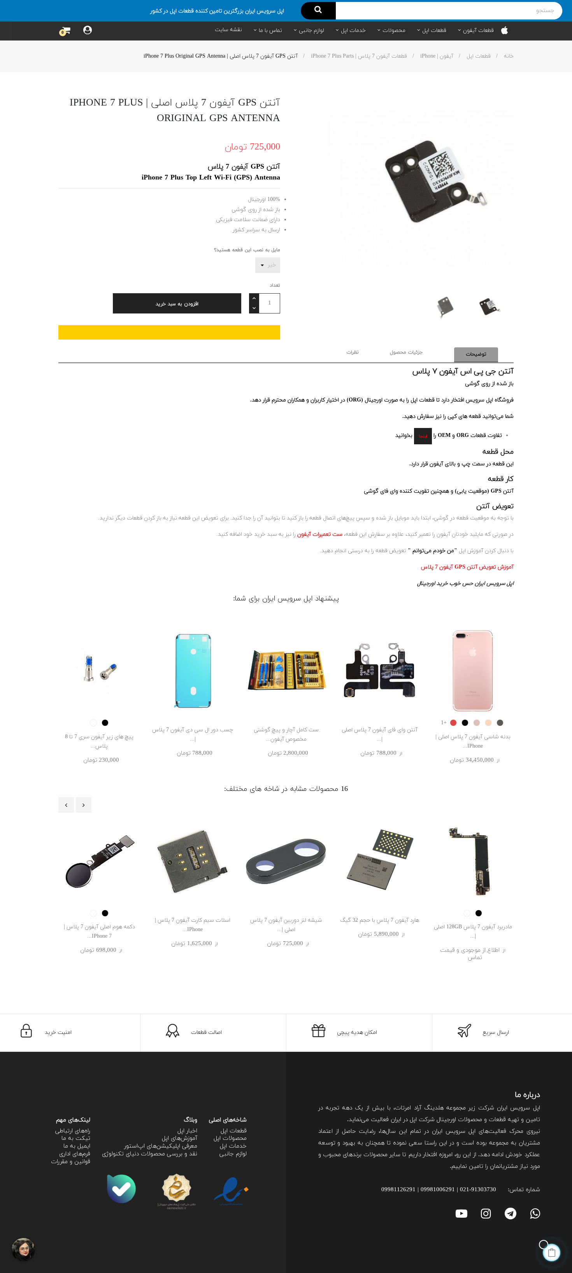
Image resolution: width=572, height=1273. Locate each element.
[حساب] (87, 31)
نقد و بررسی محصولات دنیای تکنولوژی (149, 1154)
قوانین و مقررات (70, 1162)
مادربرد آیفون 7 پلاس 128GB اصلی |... (473, 931)
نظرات (352, 352)
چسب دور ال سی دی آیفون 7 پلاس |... (192, 734)
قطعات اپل (234, 1131)
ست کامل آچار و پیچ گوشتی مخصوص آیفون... (286, 734)
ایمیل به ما (76, 1146)
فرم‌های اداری (74, 1154)
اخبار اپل (187, 1131)
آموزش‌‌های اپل (179, 1138)
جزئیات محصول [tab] (406, 352)
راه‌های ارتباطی (72, 1131)
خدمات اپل (233, 1146)
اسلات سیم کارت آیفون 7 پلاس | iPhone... (192, 925)
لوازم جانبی (233, 1154)
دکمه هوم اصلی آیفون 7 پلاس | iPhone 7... (99, 931)
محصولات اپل (230, 1138)
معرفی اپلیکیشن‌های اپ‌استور (160, 1146)
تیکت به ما (75, 1138)
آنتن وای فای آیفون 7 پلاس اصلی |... (380, 734)
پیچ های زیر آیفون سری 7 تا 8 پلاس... (99, 741)
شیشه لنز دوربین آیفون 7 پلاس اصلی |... (286, 925)
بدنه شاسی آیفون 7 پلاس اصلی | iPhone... (473, 741)
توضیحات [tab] (476, 354)
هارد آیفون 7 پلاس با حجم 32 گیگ (379, 920)
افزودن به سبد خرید (177, 304)
